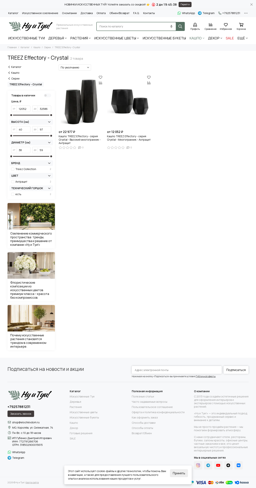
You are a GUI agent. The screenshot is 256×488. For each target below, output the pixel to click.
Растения (79, 38)
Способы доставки (144, 422)
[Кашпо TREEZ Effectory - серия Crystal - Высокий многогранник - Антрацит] (81, 101)
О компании (69, 13)
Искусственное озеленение (40, 13)
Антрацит (33, 181)
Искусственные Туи (26, 38)
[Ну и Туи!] (30, 26)
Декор (213, 38)
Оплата (101, 13)
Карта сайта (32, 482)
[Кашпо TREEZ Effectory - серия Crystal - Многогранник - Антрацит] (129, 101)
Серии (47, 47)
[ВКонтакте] (238, 465)
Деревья (56, 38)
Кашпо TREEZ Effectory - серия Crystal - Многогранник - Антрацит (129, 138)
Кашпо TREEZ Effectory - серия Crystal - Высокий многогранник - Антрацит (80, 140)
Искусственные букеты (164, 38)
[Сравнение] (100, 83)
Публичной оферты (206, 376)
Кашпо (195, 38)
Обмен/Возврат (119, 13)
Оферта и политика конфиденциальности (158, 412)
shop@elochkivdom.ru (26, 422)
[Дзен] (228, 465)
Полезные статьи (143, 396)
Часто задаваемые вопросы (149, 401)
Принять (179, 473)
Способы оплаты (142, 428)
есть (33, 194)
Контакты (149, 13)
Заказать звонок (20, 413)
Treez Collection (33, 169)
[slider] (11, 115)
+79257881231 (231, 13)
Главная (12, 47)
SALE (230, 38)
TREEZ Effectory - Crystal (25, 84)
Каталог (13, 13)
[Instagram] (198, 465)
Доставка (87, 13)
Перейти (185, 4)
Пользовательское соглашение (152, 407)
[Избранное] (100, 77)
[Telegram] (208, 465)
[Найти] (180, 26)
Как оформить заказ (145, 417)
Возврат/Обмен (142, 433)
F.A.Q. (136, 13)
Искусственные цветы (115, 38)
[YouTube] (218, 465)
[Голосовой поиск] (171, 26)
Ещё (241, 38)
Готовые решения (81, 433)
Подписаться (236, 370)
